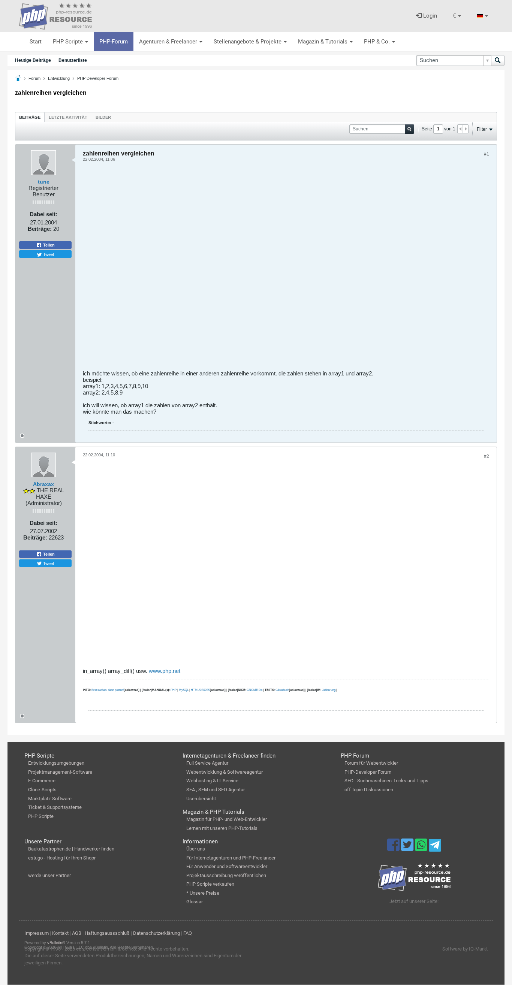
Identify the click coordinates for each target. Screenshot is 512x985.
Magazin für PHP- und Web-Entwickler (226, 819)
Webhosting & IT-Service (212, 780)
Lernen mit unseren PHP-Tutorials (221, 828)
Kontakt (60, 933)
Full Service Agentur (207, 763)
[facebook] (394, 848)
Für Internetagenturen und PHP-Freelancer (230, 858)
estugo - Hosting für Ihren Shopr (62, 858)
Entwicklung (59, 78)
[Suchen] (498, 60)
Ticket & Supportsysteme (55, 807)
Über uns (195, 849)
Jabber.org (328, 690)
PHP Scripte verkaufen (210, 884)
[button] (457, 16)
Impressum (36, 933)
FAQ (187, 933)
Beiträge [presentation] (29, 117)
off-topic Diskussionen (368, 789)
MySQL (184, 690)
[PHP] (55, 15)
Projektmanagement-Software (60, 772)
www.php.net (164, 671)
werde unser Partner (49, 875)
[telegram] (435, 847)
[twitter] (408, 848)
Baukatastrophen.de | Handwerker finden (71, 849)
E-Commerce (41, 780)
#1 (486, 154)
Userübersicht (201, 798)
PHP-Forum (113, 41)
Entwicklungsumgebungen (56, 763)
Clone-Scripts (42, 789)
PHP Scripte (68, 41)
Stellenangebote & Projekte (248, 41)
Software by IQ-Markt (465, 949)
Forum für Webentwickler (371, 763)
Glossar (194, 901)
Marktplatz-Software (50, 798)
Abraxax (43, 484)
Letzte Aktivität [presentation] (68, 117)
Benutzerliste (72, 60)
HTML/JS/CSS (200, 690)
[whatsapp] (422, 848)
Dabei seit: (43, 214)
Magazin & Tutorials (323, 41)
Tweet (48, 254)
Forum (34, 78)
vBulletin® (56, 942)
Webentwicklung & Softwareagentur (224, 772)
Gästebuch (282, 690)
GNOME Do (254, 690)
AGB (76, 933)
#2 (486, 456)
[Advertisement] (286, 268)
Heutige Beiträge (33, 60)
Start (36, 41)
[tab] (30, 117)
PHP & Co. (377, 41)
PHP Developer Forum (97, 78)
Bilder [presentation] (103, 117)
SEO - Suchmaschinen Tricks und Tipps (386, 780)
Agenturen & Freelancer (169, 41)
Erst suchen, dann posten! (107, 690)
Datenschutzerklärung (156, 933)
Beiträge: (40, 229)
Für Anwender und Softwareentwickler (226, 866)
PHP (174, 690)
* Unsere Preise (202, 893)
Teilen (48, 245)
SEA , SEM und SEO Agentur (215, 789)
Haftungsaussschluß (107, 933)
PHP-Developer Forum (367, 772)
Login (429, 15)
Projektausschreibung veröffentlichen (226, 875)
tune (43, 182)
